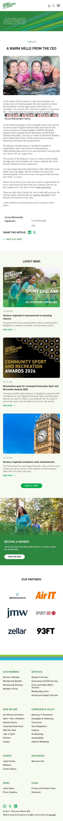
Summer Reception (41, 195)
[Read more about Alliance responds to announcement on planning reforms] (31, 287)
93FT (31, 815)
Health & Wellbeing (40, 741)
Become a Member (11, 677)
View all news (31, 486)
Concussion (36, 722)
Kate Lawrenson (43, 187)
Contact (6, 741)
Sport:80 (52, 815)
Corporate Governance (13, 726)
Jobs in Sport (9, 734)
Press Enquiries (10, 792)
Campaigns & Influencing (42, 718)
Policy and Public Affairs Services (42, 686)
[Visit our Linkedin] (15, 806)
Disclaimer (36, 792)
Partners (7, 737)
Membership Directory (13, 684)
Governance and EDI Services (44, 681)
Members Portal (10, 688)
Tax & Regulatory (39, 726)
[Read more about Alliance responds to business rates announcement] (31, 434)
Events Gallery (9, 768)
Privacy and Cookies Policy (43, 788)
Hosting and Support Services (44, 695)
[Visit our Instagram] (4, 806)
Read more (8, 330)
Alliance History (10, 722)
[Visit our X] (10, 806)
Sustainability (37, 737)
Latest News (8, 788)
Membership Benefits (12, 681)
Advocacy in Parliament (41, 714)
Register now (14, 557)
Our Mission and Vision (13, 714)
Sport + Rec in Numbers (13, 718)
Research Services (39, 677)
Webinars (7, 765)
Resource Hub (37, 761)
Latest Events (9, 761)
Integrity (35, 730)
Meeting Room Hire (40, 691)
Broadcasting (37, 734)
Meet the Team (9, 730)
